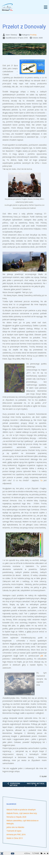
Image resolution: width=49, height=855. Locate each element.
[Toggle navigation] (45, 7)
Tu (41, 480)
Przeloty (33, 35)
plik (41, 656)
